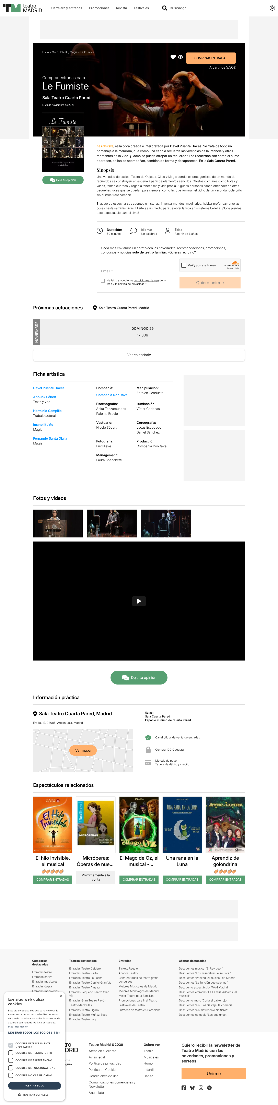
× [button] (60, 996)
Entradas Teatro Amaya (84, 987)
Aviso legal (97, 1057)
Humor (149, 1063)
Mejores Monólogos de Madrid (139, 991)
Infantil (64, 52)
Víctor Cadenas (148, 409)
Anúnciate (96, 1093)
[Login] (272, 8)
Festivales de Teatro (132, 1005)
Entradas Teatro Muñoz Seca (88, 1014)
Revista (121, 8)
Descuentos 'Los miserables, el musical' (205, 973)
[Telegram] (209, 1087)
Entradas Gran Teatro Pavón (87, 1000)
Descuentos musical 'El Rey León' (201, 968)
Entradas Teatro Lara (82, 1019)
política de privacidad (131, 283)
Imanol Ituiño (43, 425)
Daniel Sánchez (148, 432)
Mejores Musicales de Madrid (138, 986)
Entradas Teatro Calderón (85, 968)
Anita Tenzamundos (111, 409)
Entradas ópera (42, 986)
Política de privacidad (105, 1063)
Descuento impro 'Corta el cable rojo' (203, 1000)
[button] (34, 1034)
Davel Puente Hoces (49, 388)
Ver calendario (139, 355)
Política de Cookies (103, 1070)
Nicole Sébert (106, 427)
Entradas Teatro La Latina (86, 977)
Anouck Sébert (44, 397)
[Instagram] (201, 1087)
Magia (73, 52)
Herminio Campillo (47, 411)
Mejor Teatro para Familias (136, 995)
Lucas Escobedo (149, 427)
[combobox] (214, 8)
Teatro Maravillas (80, 1005)
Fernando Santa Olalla (50, 438)
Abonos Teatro (128, 973)
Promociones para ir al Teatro (138, 1000)
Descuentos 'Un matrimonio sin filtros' (203, 1010)
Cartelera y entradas (66, 8)
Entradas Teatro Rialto (83, 973)
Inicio (45, 52)
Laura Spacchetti (109, 460)
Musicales (151, 1057)
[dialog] (34, 1046)
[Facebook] (184, 1087)
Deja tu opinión (66, 180)
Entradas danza (42, 976)
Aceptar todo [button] (35, 1085)
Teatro (148, 1051)
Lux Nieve (103, 446)
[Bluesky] (192, 1088)
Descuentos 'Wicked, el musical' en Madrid (207, 977)
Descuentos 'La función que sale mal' (203, 982)
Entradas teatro (42, 972)
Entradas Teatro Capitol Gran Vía (90, 982)
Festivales (141, 8)
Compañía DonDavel (112, 395)
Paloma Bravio (107, 414)
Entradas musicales (44, 981)
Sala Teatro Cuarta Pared (66, 97)
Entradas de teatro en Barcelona (140, 1010)
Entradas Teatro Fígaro (84, 1010)
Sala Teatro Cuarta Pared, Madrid (124, 308)
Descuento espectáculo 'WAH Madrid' (204, 987)
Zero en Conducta (150, 393)
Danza (148, 1076)
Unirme (214, 1073)
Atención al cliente (102, 1051)
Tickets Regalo (128, 968)
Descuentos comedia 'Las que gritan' (203, 1014)
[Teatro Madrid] (22, 8)
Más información (18, 1026)
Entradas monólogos (45, 991)
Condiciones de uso (103, 1076)
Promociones (99, 8)
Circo (55, 52)
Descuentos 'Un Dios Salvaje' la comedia (205, 1005)
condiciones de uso (146, 280)
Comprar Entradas (211, 58)
